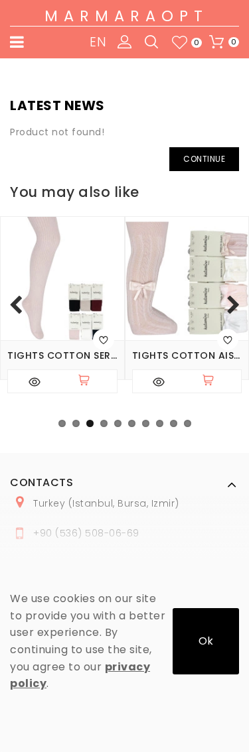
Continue (204, 158)
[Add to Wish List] (103, 339)
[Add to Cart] (89, 381)
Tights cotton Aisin (187, 356)
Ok (206, 641)
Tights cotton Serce (62, 356)
